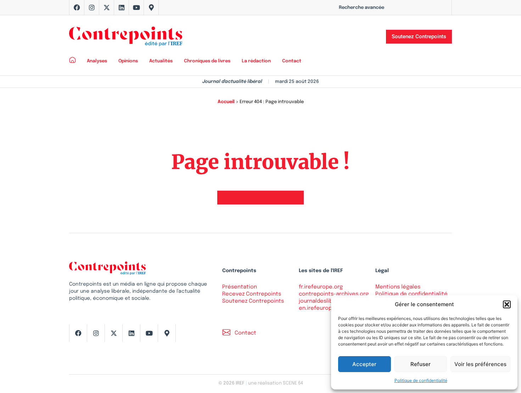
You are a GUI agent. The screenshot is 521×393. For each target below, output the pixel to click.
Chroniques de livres (207, 61)
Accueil (226, 102)
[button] (506, 304)
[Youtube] (136, 7)
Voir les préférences (480, 364)
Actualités (161, 61)
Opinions (128, 61)
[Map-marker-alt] (151, 7)
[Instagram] (91, 7)
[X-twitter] (106, 7)
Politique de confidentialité (420, 380)
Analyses (97, 61)
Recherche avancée (361, 7)
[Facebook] (76, 7)
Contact (291, 61)
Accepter (364, 364)
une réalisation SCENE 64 (275, 383)
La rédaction (256, 61)
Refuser (420, 364)
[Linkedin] (121, 7)
